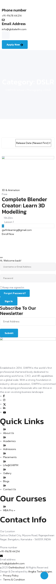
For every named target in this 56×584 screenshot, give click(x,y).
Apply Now (13, 44)
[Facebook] (4, 396)
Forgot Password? (15, 293)
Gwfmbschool (16, 567)
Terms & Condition (14, 579)
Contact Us (9, 489)
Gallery (7, 473)
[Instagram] (4, 400)
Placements (10, 457)
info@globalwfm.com (14, 29)
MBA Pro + (9, 510)
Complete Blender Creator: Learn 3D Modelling (24, 205)
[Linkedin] (4, 408)
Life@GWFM (10, 465)
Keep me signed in (13, 287)
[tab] (6, 143)
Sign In (9, 301)
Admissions (9, 449)
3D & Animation (11, 190)
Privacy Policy (11, 575)
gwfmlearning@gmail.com (17, 229)
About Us (8, 433)
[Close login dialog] (1, 257)
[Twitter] (4, 404)
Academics (9, 441)
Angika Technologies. (40, 571)
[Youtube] (4, 412)
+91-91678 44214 (12, 15)
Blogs (6, 481)
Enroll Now (8, 234)
